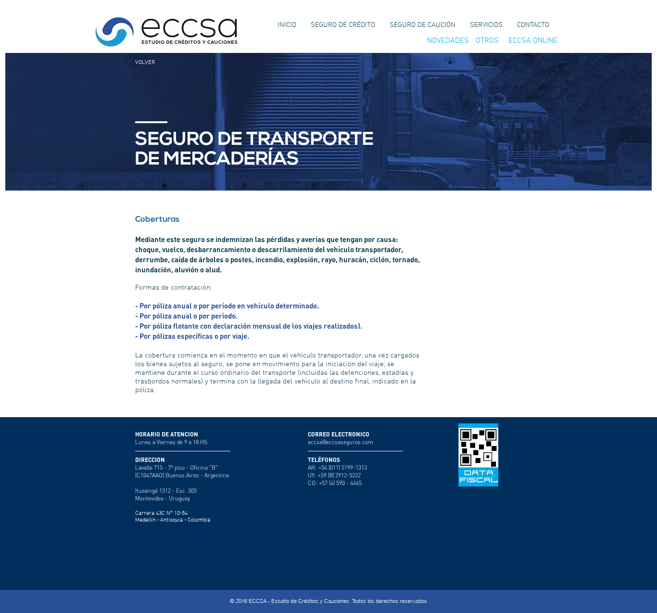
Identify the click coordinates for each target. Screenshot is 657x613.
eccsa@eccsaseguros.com (340, 442)
